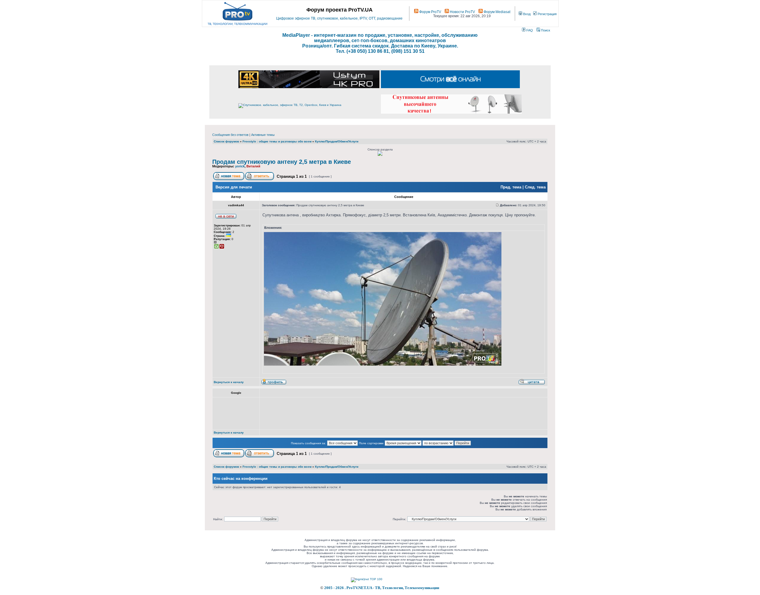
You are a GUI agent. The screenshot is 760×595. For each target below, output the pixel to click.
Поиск (545, 30)
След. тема (535, 187)
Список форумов (226, 141)
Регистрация (547, 14)
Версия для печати (234, 187)
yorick (240, 166)
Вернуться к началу (229, 382)
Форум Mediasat (496, 12)
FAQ (529, 30)
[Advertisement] (370, 413)
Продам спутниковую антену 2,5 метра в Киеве (281, 161)
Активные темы (263, 135)
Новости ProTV (462, 12)
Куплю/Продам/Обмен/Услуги (336, 141)
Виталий (253, 166)
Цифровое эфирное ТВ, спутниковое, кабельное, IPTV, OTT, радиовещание (339, 18)
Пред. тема (511, 187)
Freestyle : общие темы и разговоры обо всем (277, 141)
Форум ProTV (429, 12)
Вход (526, 14)
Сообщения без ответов (230, 135)
